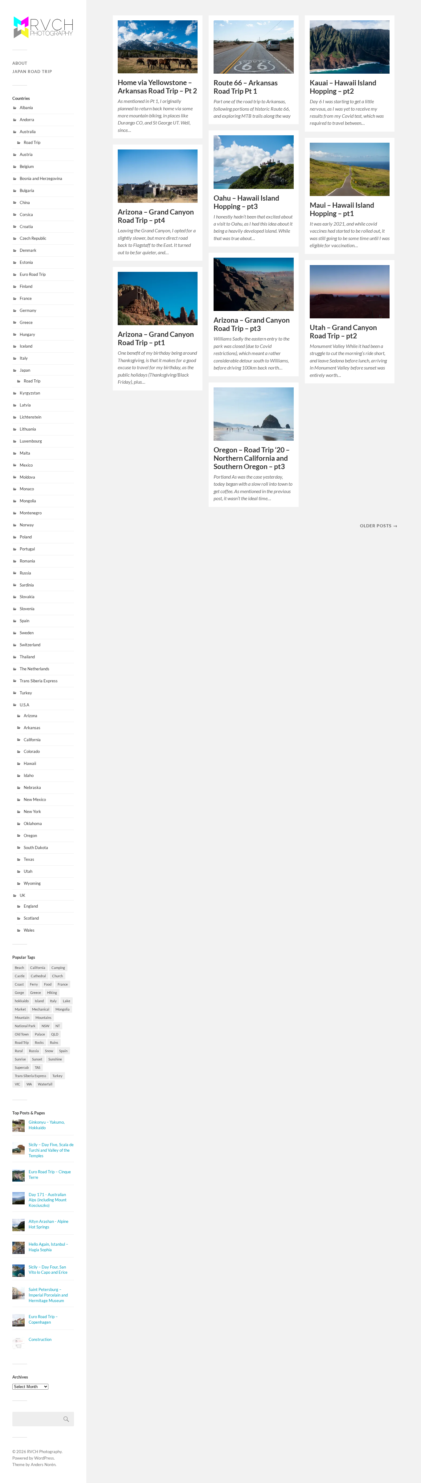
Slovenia (27, 608)
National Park (25, 1026)
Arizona (30, 715)
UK (22, 895)
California (32, 739)
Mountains (43, 1017)
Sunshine (55, 1059)
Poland (26, 536)
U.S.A (24, 704)
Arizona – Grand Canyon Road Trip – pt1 (156, 338)
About (19, 63)
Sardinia (27, 584)
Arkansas (32, 727)
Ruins (54, 1042)
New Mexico (35, 799)
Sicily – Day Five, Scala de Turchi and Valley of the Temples (51, 1150)
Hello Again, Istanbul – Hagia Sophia (48, 1247)
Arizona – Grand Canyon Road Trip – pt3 (252, 324)
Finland (26, 286)
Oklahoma (33, 823)
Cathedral (38, 976)
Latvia (25, 404)
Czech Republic (33, 238)
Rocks (39, 1042)
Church (57, 976)
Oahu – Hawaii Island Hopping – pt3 (246, 202)
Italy (24, 358)
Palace (40, 1034)
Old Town (22, 1034)
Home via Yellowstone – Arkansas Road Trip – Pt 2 (157, 86)
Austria (26, 154)
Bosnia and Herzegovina (41, 178)
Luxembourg (31, 441)
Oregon (30, 835)
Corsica (26, 214)
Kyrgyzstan (30, 392)
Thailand (27, 656)
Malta (25, 453)
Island (39, 1001)
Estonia (26, 262)
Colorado (32, 751)
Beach (19, 968)
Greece (26, 322)
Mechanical (40, 1009)
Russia (25, 572)
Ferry (34, 984)
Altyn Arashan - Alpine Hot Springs (48, 1224)
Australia (28, 131)
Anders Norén (43, 1464)
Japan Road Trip (32, 71)
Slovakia (27, 596)
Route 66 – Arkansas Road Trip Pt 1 (246, 87)
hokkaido (22, 1001)
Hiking (52, 993)
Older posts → (379, 525)
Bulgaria (27, 190)
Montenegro (31, 512)
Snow (49, 1051)
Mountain (22, 1017)
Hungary (27, 334)
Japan (25, 370)
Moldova (27, 477)
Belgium (27, 166)
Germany (28, 310)
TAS (37, 1067)
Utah (28, 871)
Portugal (27, 548)
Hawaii (30, 763)
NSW (45, 1026)
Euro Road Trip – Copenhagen (43, 1319)
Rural (19, 1051)
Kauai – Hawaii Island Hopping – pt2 (343, 87)
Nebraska (32, 787)
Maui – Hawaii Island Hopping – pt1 (342, 209)
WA (29, 1084)
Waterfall (45, 1084)
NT (57, 1026)
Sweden (27, 632)
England (31, 906)
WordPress (44, 1458)
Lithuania (28, 429)
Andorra (27, 119)
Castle (20, 976)
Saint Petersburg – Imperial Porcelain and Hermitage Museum (48, 1295)
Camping (58, 968)
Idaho (29, 775)
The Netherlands (34, 668)
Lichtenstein (30, 417)
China (25, 202)
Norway (27, 524)
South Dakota (36, 847)
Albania (26, 107)
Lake (66, 1001)
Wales (29, 930)
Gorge (19, 993)
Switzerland (30, 644)
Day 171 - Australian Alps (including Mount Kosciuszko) (48, 1200)
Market (20, 1009)
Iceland (26, 346)
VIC (17, 1084)
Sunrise (20, 1059)
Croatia (26, 226)
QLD (54, 1034)
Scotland (31, 918)
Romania (27, 560)
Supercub (22, 1067)
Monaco (27, 488)
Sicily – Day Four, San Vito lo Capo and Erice (48, 1269)
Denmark (28, 250)
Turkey (26, 692)
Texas (29, 859)
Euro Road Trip (33, 274)
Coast (19, 984)
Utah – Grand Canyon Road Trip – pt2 (343, 331)
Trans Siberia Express (39, 680)
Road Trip (32, 142)
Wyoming (32, 883)
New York (32, 811)
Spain (24, 620)
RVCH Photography (44, 1451)
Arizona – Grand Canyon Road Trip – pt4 (156, 216)
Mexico (26, 465)
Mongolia (28, 500)
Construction (40, 1339)
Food (47, 984)
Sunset (37, 1059)
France (26, 298)
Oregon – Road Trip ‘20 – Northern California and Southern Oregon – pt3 (252, 458)
